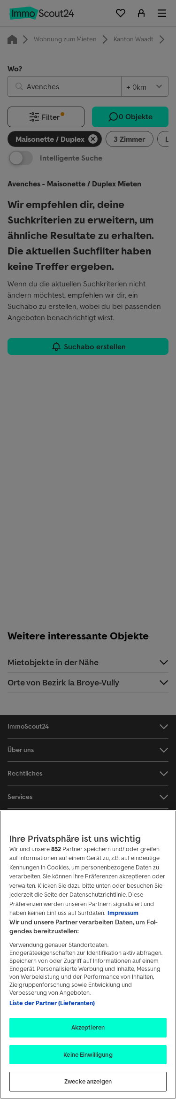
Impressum (122, 913)
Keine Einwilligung (87, 1055)
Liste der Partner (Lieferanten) (52, 1003)
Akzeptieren (88, 1027)
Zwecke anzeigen (88, 1081)
